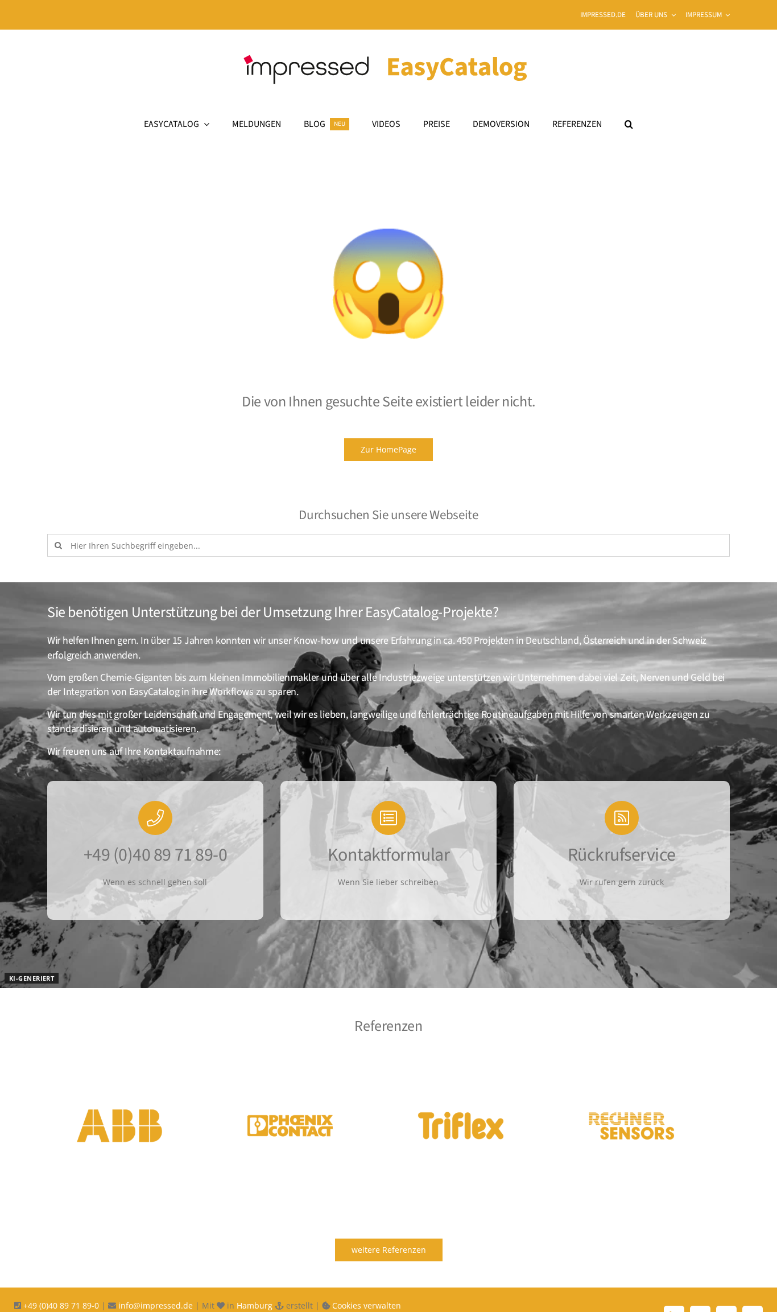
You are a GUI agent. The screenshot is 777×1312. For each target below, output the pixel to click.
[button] (629, 124)
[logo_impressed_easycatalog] (388, 47)
